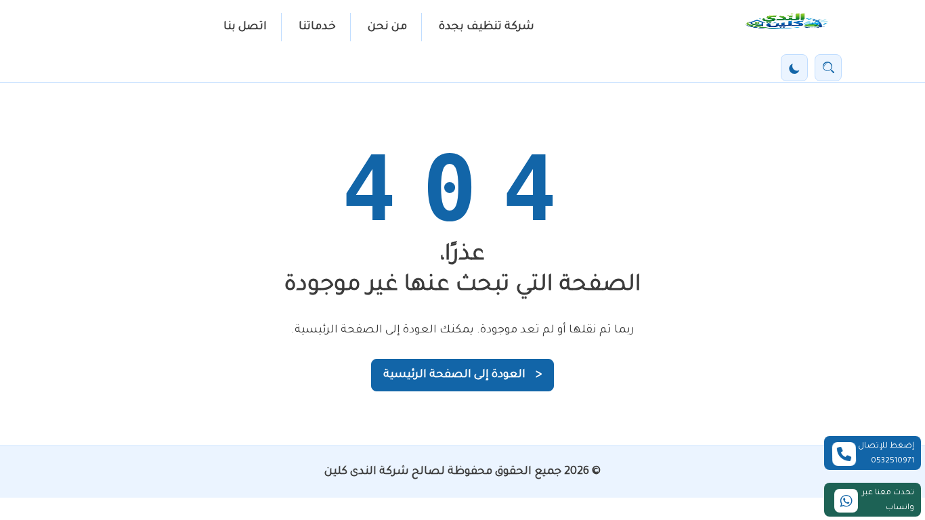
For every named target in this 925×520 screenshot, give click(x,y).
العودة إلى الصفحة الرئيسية (462, 375)
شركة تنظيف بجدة (486, 27)
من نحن (387, 27)
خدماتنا (317, 27)
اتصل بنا (245, 27)
